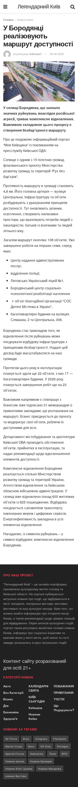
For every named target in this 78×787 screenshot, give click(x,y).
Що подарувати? (64, 707)
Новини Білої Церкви (18, 768)
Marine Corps (13, 746)
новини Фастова (15, 776)
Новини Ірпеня (14, 761)
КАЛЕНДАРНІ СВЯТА (38, 688)
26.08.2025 (57, 54)
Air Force (11, 738)
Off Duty (46, 746)
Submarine (36, 753)
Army (26, 738)
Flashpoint (59, 738)
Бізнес (8, 699)
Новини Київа (25, 19)
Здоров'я (10, 718)
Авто (7, 686)
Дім (5, 705)
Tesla (52, 753)
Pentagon (63, 746)
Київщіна (35, 708)
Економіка (11, 712)
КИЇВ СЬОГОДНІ (37, 699)
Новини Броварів (41, 761)
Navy (31, 746)
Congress (41, 738)
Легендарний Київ (39, 6)
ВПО (65, 753)
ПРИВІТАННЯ (63, 692)
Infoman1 (35, 54)
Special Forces (14, 753)
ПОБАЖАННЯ (64, 686)
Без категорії (13, 692)
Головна (8, 19)
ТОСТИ (59, 699)
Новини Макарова (49, 768)
